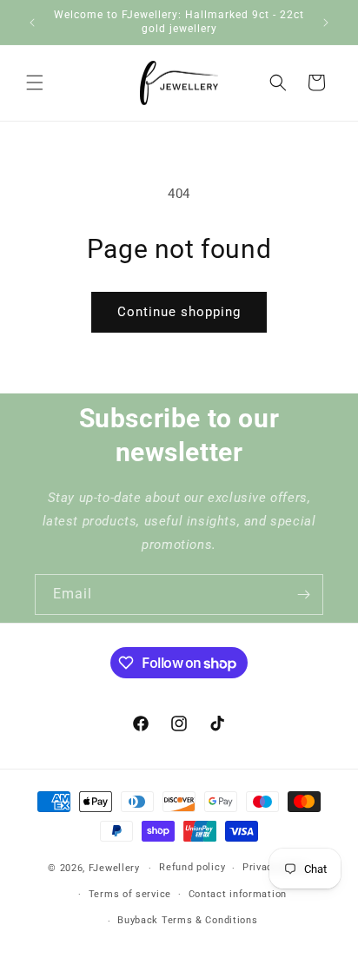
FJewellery (114, 868)
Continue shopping (179, 312)
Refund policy (192, 867)
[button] (35, 82)
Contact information (238, 894)
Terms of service (130, 894)
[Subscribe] (303, 594)
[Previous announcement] (32, 22)
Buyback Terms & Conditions (187, 920)
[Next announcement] (326, 22)
